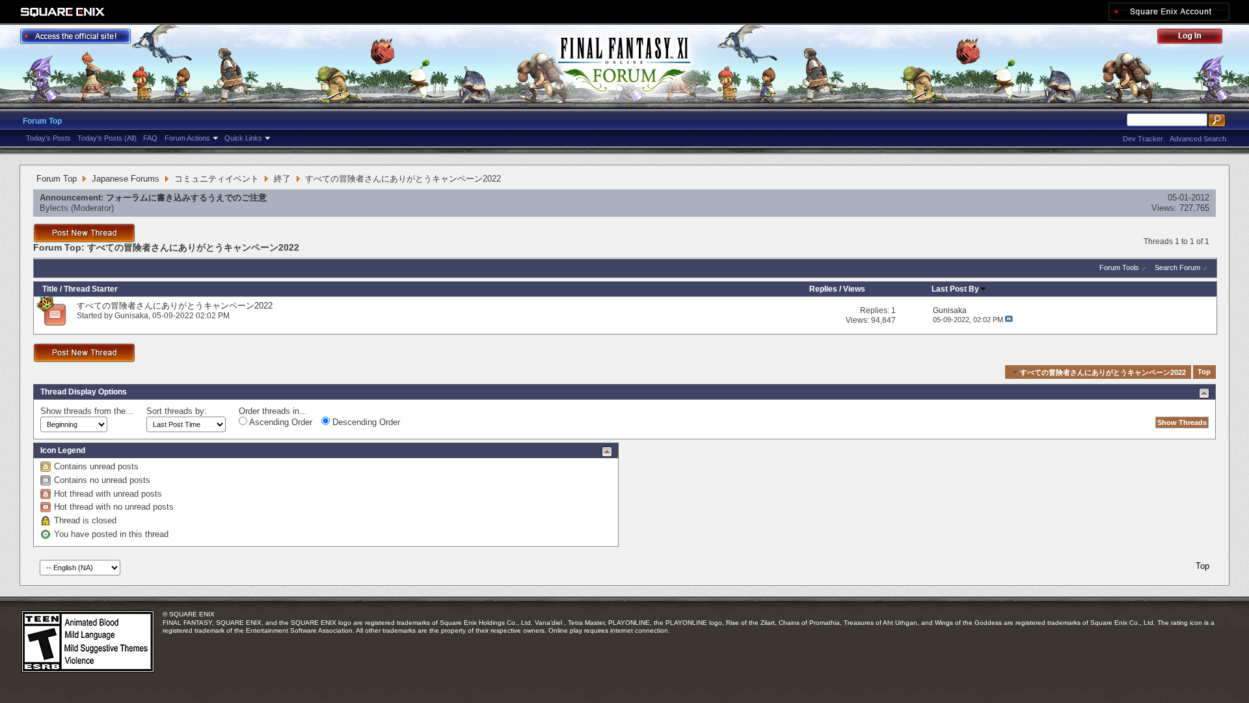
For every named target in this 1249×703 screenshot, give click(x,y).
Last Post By (955, 289)
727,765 (1194, 208)
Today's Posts (48, 138)
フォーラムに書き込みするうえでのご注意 (186, 197)
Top (1204, 372)
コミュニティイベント (216, 179)
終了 (282, 179)
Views (854, 289)
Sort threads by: (176, 411)
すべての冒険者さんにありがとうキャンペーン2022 (175, 305)
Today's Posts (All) (107, 138)
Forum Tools (1119, 267)
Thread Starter (91, 289)
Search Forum (1177, 267)
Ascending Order (279, 422)
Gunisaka (131, 315)
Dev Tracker (1143, 139)
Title (50, 289)
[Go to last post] (1009, 320)
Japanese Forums (125, 179)
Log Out (1196, 38)
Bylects (54, 208)
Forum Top (42, 121)
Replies (823, 289)
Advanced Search (1198, 139)
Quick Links (243, 138)
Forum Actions (187, 138)
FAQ (150, 138)
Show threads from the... (86, 411)
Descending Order (365, 422)
